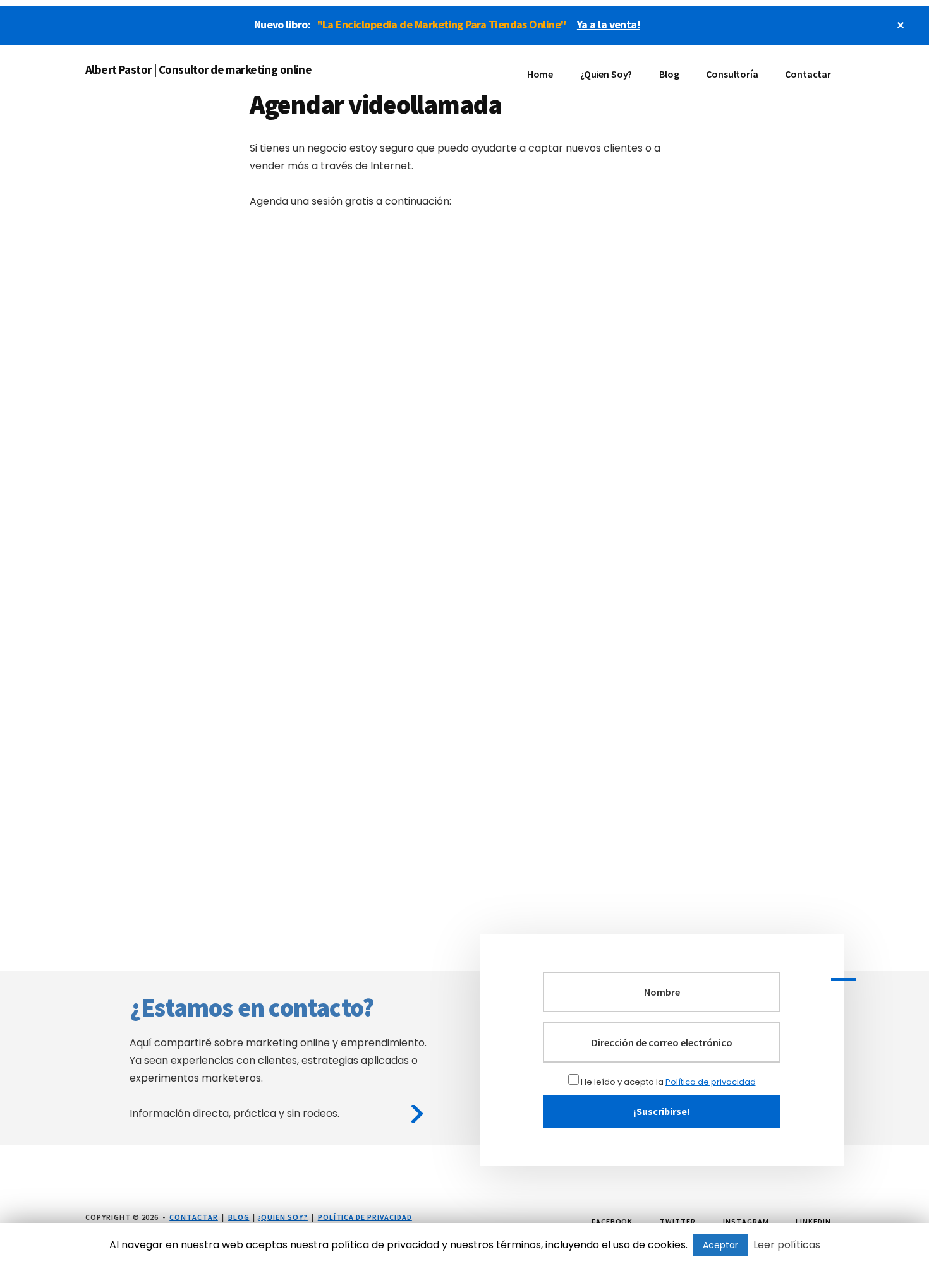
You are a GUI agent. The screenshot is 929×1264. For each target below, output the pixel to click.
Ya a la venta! (608, 24)
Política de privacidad (710, 1082)
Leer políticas (786, 1244)
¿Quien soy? (282, 1217)
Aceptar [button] (720, 1245)
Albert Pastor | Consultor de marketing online (198, 69)
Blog (239, 1217)
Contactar (193, 1217)
